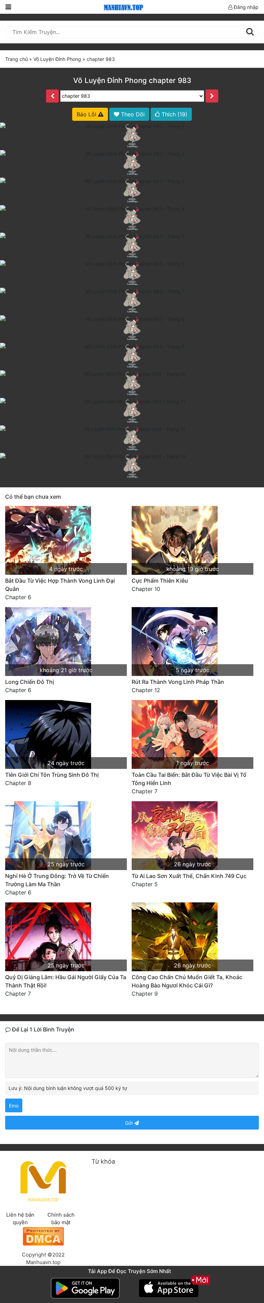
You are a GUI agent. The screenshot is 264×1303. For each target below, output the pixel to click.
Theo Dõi (132, 114)
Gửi (129, 1123)
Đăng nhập (245, 7)
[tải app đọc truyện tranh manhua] (122, 6)
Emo (14, 1106)
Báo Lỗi (87, 114)
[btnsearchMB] (249, 31)
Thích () (173, 114)
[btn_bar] (8, 7)
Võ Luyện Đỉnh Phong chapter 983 (132, 80)
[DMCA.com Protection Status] (43, 1235)
